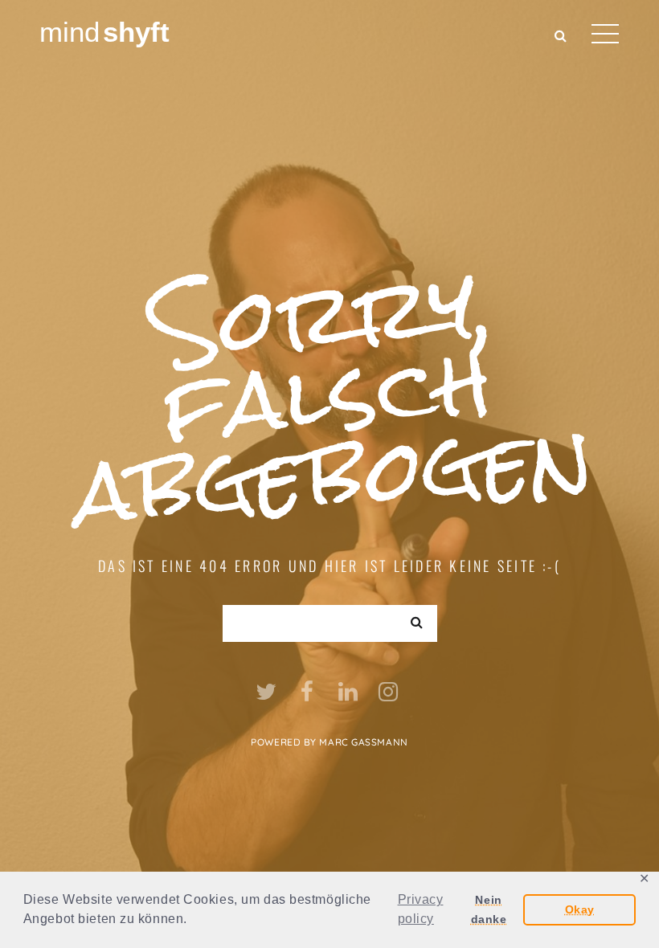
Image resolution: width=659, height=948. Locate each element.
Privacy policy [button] (421, 909)
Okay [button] (580, 909)
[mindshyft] (105, 31)
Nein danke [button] (489, 909)
